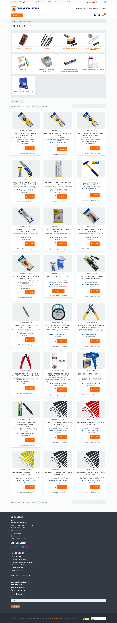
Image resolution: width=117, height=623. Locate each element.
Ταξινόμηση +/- (16, 101)
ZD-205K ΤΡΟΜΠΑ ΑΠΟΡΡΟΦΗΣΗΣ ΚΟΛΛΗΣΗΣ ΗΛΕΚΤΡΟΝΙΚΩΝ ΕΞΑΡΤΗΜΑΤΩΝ (26, 424)
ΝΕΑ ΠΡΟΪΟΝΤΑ (29, 15)
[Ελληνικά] (92, 2)
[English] (88, 2)
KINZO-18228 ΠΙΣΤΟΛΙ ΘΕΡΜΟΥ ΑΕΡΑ (90, 374)
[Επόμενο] (101, 106)
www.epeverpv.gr (16, 584)
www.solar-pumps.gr (17, 587)
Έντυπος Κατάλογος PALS (62, 1)
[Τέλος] (104, 106)
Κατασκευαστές (17, 570)
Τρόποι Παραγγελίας (19, 559)
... (94, 106)
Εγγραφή (15, 606)
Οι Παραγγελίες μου (93, 8)
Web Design (58, 618)
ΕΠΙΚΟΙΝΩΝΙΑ (45, 15)
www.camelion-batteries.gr (20, 582)
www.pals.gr (15, 579)
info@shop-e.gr (29, 1)
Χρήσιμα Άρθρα (17, 567)
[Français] (89, 2)
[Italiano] (94, 2)
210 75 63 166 (17, 1)
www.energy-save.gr (17, 580)
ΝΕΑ (37, 15)
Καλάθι (104, 8)
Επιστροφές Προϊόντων (20, 565)
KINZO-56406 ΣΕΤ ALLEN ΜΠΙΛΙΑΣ (58, 277)
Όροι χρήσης (16, 556)
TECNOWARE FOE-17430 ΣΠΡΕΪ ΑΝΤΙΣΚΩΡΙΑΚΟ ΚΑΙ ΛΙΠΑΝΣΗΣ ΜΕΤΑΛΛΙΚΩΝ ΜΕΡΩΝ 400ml (58, 375)
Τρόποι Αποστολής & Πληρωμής (23, 562)
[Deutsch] (91, 2)
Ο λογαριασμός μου (79, 8)
